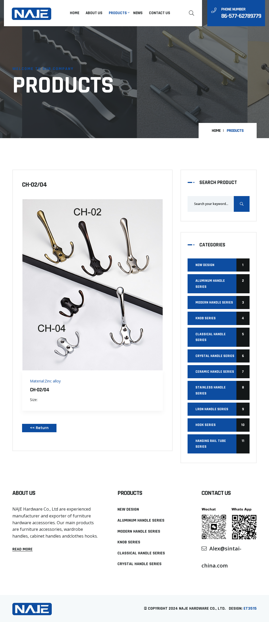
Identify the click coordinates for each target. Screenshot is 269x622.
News (138, 12)
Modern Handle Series (219, 302)
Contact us (159, 12)
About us (94, 12)
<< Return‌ (39, 428)
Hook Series (220, 425)
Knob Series (219, 318)
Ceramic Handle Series (219, 371)
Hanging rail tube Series (219, 444)
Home (74, 12)
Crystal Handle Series (219, 356)
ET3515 (250, 608)
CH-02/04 (39, 390)
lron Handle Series (219, 409)
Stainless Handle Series (219, 390)
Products (118, 12)
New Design (219, 265)
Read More (22, 549)
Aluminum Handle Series (219, 283)
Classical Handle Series (219, 337)
